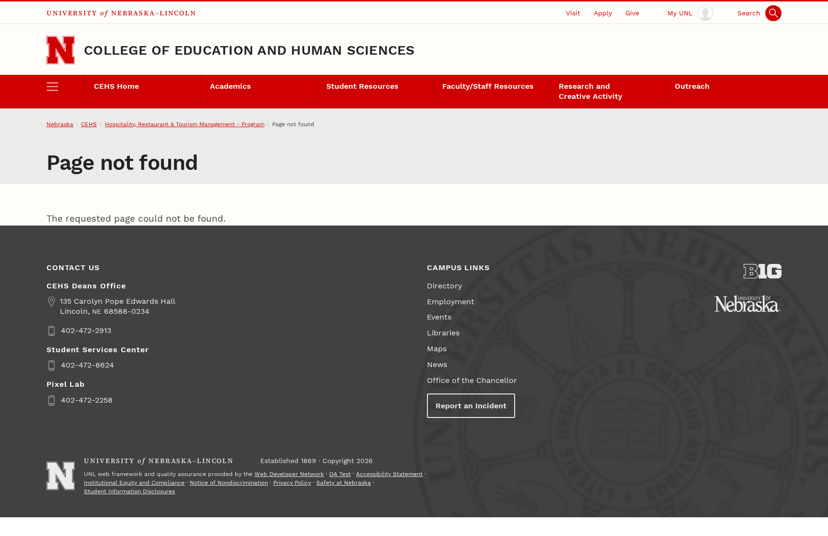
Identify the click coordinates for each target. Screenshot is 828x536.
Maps (437, 348)
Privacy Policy (292, 482)
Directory (444, 285)
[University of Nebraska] (748, 303)
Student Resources (362, 86)
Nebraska (59, 124)
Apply (603, 13)
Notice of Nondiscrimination (229, 482)
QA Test (340, 474)
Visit (573, 13)
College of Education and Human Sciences (249, 50)
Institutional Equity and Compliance (134, 482)
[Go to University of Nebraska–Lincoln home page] (60, 50)
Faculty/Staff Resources (488, 86)
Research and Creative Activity (590, 91)
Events (439, 317)
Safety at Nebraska (343, 482)
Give (632, 13)
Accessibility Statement (389, 474)
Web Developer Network (289, 474)
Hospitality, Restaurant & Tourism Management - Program (184, 124)
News (437, 364)
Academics (230, 86)
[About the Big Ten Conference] (763, 271)
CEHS (89, 124)
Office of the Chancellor (472, 380)
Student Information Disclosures (129, 491)
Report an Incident (471, 405)
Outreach (692, 86)
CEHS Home (116, 86)
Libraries (443, 332)
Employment (450, 301)
